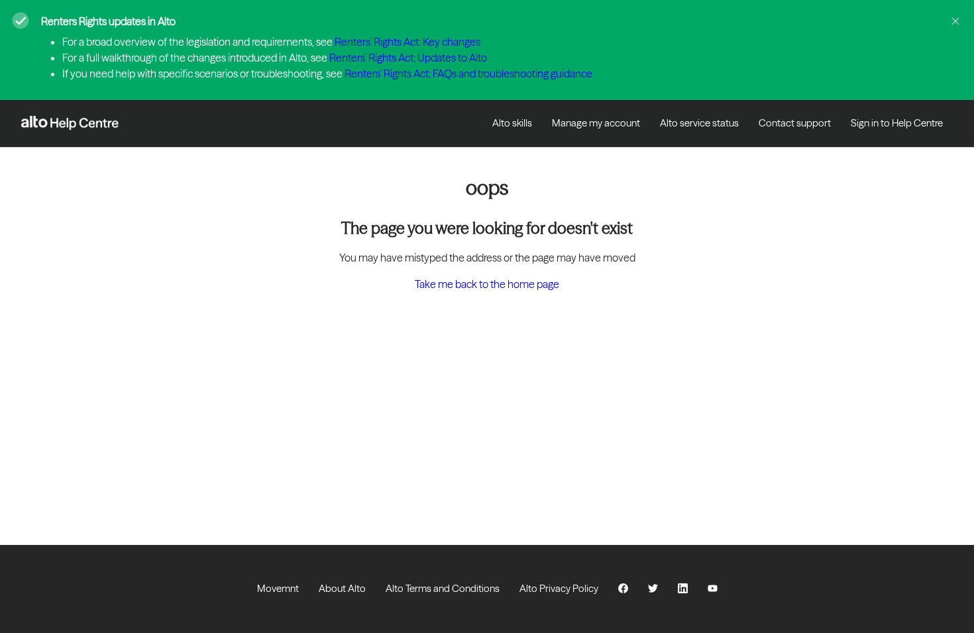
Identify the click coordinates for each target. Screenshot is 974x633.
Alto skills (512, 123)
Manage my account (596, 123)
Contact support (795, 123)
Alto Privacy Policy (558, 588)
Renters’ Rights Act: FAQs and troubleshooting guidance (468, 73)
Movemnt (278, 588)
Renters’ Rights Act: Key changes (407, 41)
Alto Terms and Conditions (443, 588)
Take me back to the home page (487, 284)
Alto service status (699, 123)
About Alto (342, 588)
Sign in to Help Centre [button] (897, 123)
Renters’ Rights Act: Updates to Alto (408, 57)
